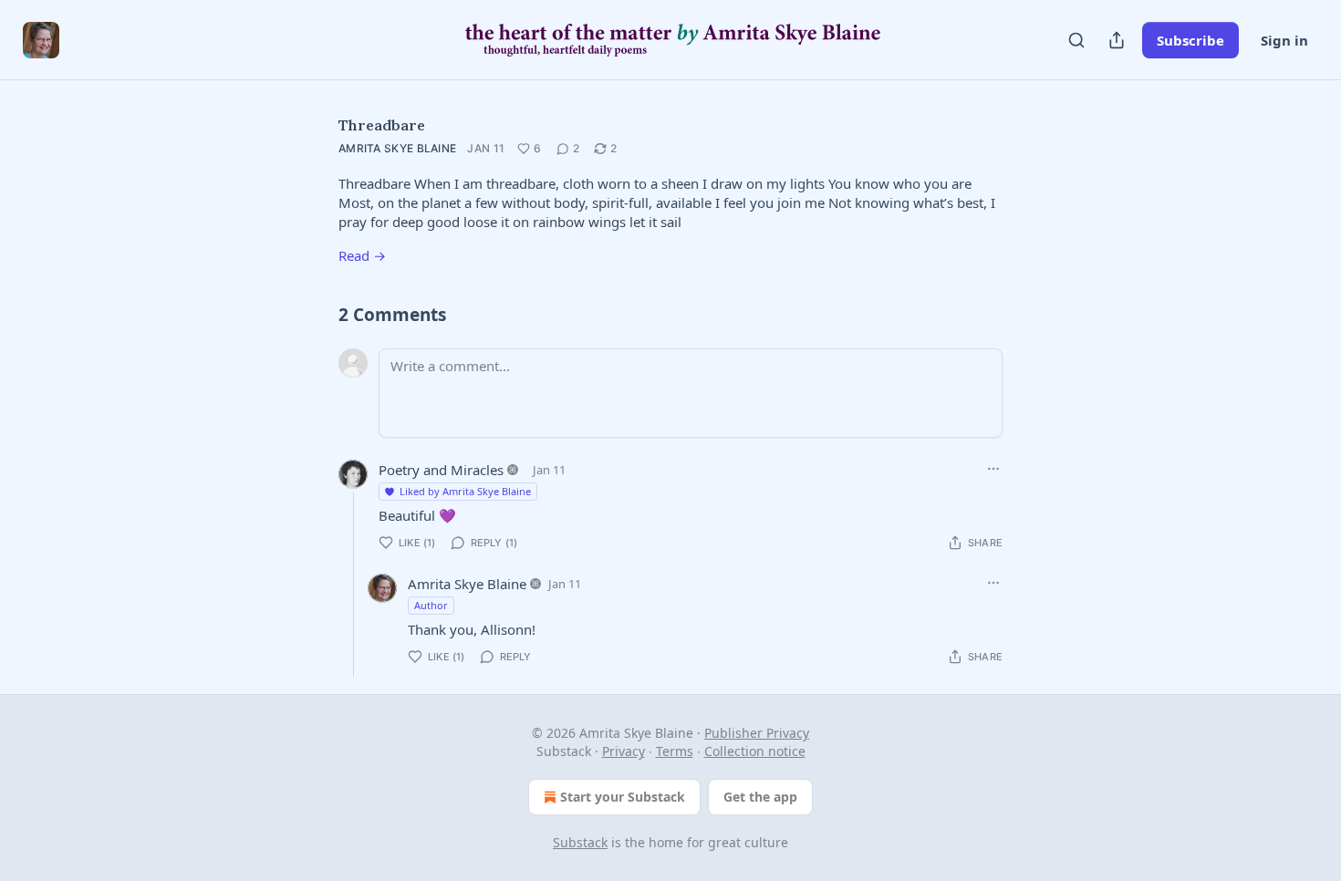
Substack (580, 842)
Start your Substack (622, 796)
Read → (362, 255)
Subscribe (1190, 40)
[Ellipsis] (993, 468)
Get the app (760, 796)
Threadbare (381, 125)
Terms (674, 751)
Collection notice (755, 751)
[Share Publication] (1116, 40)
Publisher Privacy (756, 732)
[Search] (1076, 40)
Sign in (1284, 40)
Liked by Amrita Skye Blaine (465, 491)
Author (431, 605)
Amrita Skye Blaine (397, 148)
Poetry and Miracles (441, 470)
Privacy (623, 751)
